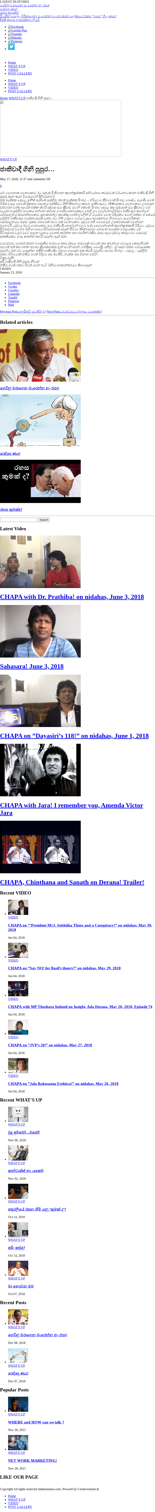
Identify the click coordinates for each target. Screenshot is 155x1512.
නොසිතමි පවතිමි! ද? (23, 311)
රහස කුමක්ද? (9, 12)
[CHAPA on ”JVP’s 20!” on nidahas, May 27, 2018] (18, 1033)
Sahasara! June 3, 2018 (32, 666)
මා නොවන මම (21, 1286)
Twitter (12, 286)
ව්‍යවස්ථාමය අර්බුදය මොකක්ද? (74, 311)
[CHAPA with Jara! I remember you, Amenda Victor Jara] (40, 795)
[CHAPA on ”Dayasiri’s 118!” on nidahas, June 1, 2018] (40, 726)
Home (12, 62)
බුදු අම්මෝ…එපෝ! (24, 1132)
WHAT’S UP (16, 66)
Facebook (14, 283)
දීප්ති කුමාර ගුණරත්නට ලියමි (20, 20)
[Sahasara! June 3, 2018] (40, 656)
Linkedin (14, 294)
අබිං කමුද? (16, 1248)
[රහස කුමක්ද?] (40, 502)
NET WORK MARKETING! (32, 1460)
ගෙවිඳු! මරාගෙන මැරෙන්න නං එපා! (24, 5)
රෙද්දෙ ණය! (8, 9)
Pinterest (13, 301)
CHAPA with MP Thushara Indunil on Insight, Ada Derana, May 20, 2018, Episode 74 (80, 1007)
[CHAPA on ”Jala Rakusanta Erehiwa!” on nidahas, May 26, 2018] (18, 1072)
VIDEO (13, 70)
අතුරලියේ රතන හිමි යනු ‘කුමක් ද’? (37, 1209)
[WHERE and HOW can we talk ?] (18, 1410)
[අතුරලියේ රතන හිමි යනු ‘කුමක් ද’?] (18, 1197)
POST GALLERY (20, 73)
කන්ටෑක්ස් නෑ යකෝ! (26, 1171)
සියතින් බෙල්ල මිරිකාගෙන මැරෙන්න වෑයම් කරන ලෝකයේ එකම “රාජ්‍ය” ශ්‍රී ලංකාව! (58, 16)
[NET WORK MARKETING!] (18, 1449)
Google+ (13, 290)
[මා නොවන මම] (18, 1274)
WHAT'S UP (17, 98)
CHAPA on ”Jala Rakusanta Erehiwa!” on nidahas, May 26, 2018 (63, 1084)
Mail (11, 304)
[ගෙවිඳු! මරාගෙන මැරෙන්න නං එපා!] (40, 380)
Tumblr (12, 297)
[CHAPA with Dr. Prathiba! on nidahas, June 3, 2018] (40, 587)
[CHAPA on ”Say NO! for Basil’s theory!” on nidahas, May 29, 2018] (18, 957)
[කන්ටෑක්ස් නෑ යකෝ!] (18, 1159)
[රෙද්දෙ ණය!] (40, 445)
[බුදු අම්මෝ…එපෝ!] (18, 1121)
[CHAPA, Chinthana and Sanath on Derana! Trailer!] (40, 872)
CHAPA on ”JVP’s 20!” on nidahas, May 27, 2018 (50, 1045)
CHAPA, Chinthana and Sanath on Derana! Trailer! (72, 882)
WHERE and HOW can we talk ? (36, 1422)
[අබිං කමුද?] (18, 1236)
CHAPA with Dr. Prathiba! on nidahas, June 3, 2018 (72, 596)
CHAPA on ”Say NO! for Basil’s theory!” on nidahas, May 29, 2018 (64, 968)
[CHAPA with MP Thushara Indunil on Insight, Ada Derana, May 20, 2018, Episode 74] (18, 995)
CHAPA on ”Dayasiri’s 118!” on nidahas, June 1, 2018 (74, 735)
